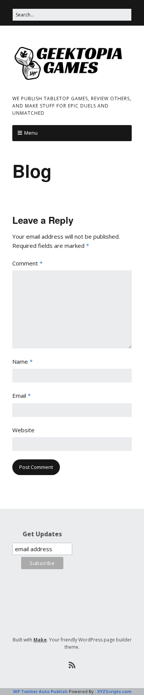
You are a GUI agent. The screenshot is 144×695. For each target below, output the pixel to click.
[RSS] (72, 665)
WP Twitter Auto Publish (40, 691)
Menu (31, 132)
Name (22, 361)
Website (23, 430)
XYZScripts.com (114, 691)
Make (40, 639)
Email (21, 395)
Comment (27, 263)
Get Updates (42, 534)
